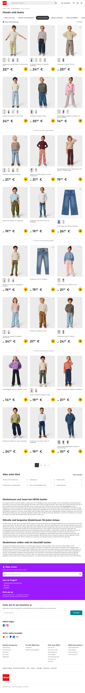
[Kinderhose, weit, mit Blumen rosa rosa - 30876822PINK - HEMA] (36, 170)
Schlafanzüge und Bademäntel (11, 485)
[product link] (15, 40)
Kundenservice (52, 659)
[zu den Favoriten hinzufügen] (25, 27)
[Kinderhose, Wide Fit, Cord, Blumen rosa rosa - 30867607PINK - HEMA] (63, 222)
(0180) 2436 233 (7, 595)
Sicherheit (50, 661)
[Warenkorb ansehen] (78, 3)
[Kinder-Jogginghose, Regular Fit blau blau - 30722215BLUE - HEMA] (36, 390)
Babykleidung (6, 647)
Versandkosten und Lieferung (13, 583)
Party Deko (6, 654)
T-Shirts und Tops (9, 18)
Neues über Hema (53, 650)
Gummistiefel (67, 506)
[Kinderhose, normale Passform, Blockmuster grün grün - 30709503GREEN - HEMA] (4, 60)
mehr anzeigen (77, 474)
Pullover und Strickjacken (26, 18)
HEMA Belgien (72, 650)
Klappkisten (6, 657)
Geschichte (51, 647)
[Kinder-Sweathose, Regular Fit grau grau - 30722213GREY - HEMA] (31, 390)
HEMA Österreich (73, 654)
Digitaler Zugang (7, 668)
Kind (8, 8)
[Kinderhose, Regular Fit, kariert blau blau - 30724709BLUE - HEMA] (8, 60)
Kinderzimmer (61, 480)
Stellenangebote (52, 652)
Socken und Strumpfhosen (10, 480)
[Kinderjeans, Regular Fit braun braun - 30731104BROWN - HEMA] (59, 60)
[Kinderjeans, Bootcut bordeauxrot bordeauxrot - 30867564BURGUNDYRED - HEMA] (8, 332)
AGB (28, 668)
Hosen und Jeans (42, 18)
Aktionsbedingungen (53, 657)
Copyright (39, 668)
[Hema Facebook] (4, 625)
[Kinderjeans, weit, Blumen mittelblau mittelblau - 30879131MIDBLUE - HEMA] (59, 222)
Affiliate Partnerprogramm (32, 650)
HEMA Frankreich (72, 652)
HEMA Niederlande (73, 647)
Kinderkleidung (15, 8)
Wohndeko (6, 652)
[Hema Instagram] (7, 625)
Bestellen (6, 587)
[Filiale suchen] (80, 574)
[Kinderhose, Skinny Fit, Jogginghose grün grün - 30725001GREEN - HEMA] (8, 280)
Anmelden (76, 613)
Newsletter (29, 647)
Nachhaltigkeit (52, 654)
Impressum (46, 668)
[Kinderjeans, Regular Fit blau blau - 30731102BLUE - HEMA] (63, 60)
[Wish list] (74, 3)
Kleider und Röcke (57, 18)
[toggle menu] (81, 3)
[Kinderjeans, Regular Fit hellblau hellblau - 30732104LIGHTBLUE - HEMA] (17, 60)
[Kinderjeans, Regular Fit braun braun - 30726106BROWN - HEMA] (63, 332)
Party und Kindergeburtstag (38, 485)
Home (4, 8)
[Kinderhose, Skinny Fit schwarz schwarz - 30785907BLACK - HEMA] (13, 280)
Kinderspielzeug (61, 485)
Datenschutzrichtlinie (19, 668)
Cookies (32, 668)
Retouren (6, 585)
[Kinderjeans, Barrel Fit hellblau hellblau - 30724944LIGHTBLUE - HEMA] (59, 332)
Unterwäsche (33, 480)
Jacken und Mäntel (72, 18)
